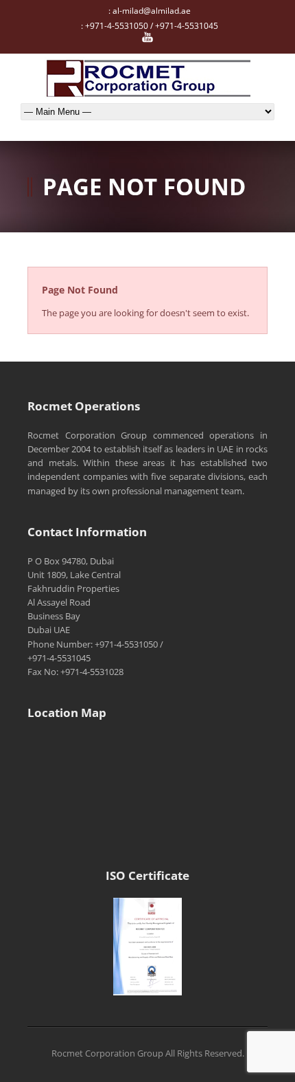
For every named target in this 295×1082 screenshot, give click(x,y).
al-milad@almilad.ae (152, 10)
